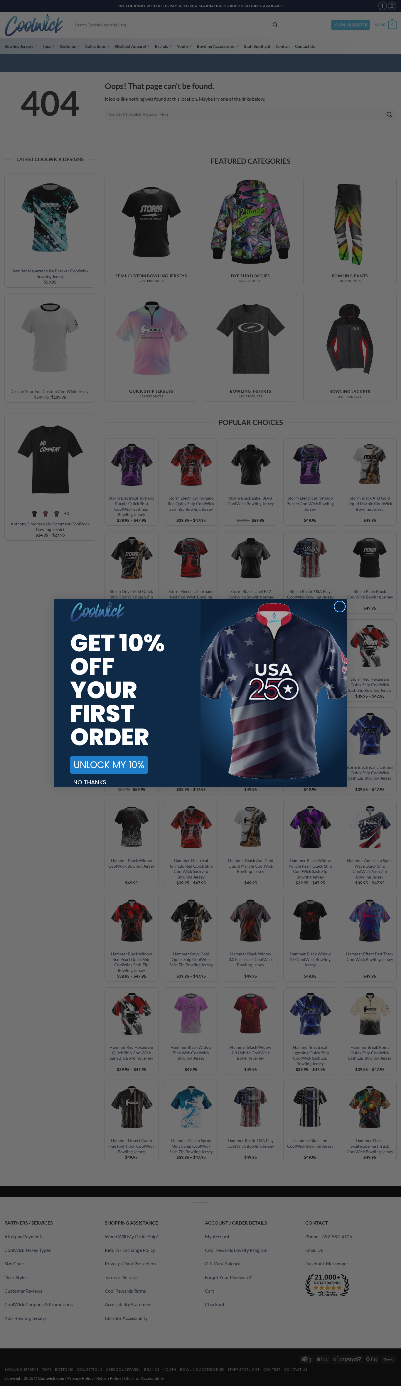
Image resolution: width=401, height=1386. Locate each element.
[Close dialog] (340, 606)
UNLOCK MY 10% (109, 764)
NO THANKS (89, 782)
